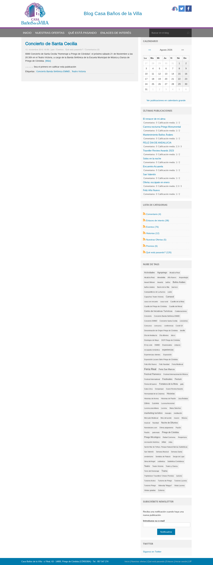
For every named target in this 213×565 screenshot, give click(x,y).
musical (147, 423)
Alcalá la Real (174, 273)
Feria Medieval (177, 364)
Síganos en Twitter (152, 551)
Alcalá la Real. (149, 277)
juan (52, 49)
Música (184, 418)
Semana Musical (162, 452)
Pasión (178, 428)
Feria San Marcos (167, 369)
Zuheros (161, 490)
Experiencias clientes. (152, 355)
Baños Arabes (179, 282)
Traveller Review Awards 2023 (158, 150)
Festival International (152, 379)
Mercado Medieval (151, 418)
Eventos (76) (152, 227)
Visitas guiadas (150, 490)
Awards (160, 282)
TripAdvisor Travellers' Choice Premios (159, 476)
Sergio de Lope (178, 456)
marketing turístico (153, 413)
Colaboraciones (181, 311)
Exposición (167, 355)
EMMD (157, 345)
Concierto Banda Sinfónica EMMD (53, 71)
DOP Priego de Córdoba (170, 340)
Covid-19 (179, 326)
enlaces (177, 345)
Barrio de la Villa (163, 287)
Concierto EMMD (150, 321)
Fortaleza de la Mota (168, 384)
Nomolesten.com (150, 428)
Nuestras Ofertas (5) (156, 239)
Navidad (155, 423)
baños (168, 282)
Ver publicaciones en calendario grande (166, 100)
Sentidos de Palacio (163, 456)
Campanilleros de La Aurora (154, 292)
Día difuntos (164, 335)
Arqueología (183, 277)
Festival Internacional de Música (175, 374)
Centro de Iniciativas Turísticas (158, 311)
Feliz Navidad (164, 364)
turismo (179, 476)
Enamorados (167, 345)
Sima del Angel (149, 461)
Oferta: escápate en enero (156, 182)
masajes (168, 413)
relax (164, 442)
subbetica (161, 461)
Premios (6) (152, 246)
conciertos (184, 321)
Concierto (148, 316)
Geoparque (159, 389)
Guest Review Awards (174, 389)
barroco (175, 287)
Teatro (147, 466)
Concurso (148, 326)
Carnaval (170, 297)
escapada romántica (152, 350)
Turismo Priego (150, 485)
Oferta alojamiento (166, 428)
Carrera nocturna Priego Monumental (162, 126)
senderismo (148, 456)
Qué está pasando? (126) (159, 252)
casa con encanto (151, 301)
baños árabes (149, 287)
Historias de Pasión (168, 398)
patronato (156, 432)
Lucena (155, 403)
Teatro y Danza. (172, 466)
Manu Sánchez (175, 408)
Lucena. (164, 408)
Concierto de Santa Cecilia (51, 43)
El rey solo (148, 345)
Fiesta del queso (150, 384)
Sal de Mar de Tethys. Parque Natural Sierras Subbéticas (165, 447)
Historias (171, 394)
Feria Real (150, 369)
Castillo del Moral (175, 306)
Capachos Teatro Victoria (153, 297)
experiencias (168, 350)
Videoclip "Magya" (165, 485)
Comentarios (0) (92, 49)
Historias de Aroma (151, 398)
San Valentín (149, 174)
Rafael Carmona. (169, 437)
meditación (178, 413)
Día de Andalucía (150, 335)
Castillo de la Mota (177, 301)
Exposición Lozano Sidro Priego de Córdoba (161, 359)
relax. (171, 442)
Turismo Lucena (180, 481)
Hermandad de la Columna (154, 394)
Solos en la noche (152, 158)
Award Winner (149, 282)
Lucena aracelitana (151, 408)
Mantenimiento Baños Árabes (158, 134)
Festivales (167, 379)
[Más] (48, 61)
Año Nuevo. (172, 277)
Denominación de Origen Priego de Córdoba (161, 330)
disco (173, 335)
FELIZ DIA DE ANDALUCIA (157, 142)
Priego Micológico (152, 437)
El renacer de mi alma (154, 118)
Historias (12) (152, 233)
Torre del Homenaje (151, 471)
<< (149, 50)
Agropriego (162, 273)
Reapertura (182, 437)
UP (190, 561)
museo (176, 418)
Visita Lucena (179, 485)
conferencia (168, 326)
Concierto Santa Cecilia (168, 321)
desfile (182, 330)
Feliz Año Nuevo (151, 190)
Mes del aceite (166, 418)
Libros (147, 403)
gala (181, 384)
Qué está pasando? (74, 49)
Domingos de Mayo (151, 340)
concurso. (158, 326)
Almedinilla (161, 277)
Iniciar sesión (181, 561)
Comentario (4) (153, 214)
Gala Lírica (148, 389)
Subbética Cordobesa (175, 461)
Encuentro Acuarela (153, 166)
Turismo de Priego (165, 481)
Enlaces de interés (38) (157, 220)
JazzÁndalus (183, 398)
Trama (164, 471)
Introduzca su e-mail (154, 521)
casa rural (164, 301)
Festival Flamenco (152, 374)
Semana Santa (176, 452)
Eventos (59, 49)
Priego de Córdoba (170, 432)
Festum (178, 379)
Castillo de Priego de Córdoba (155, 306)
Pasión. (147, 432)
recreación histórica (151, 442)
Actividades (149, 273)
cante (170, 292)
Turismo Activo (149, 481)
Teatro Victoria (79, 71)
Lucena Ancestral (167, 403)
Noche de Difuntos (169, 423)
